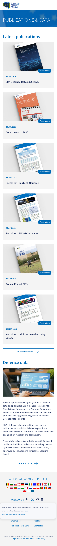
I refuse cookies (19, 514)
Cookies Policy (40, 539)
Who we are (16, 520)
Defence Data (25, 463)
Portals (37, 520)
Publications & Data (20, 525)
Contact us (38, 525)
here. (26, 511)
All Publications (25, 351)
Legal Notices (17, 539)
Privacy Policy (28, 539)
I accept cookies (8, 514)
